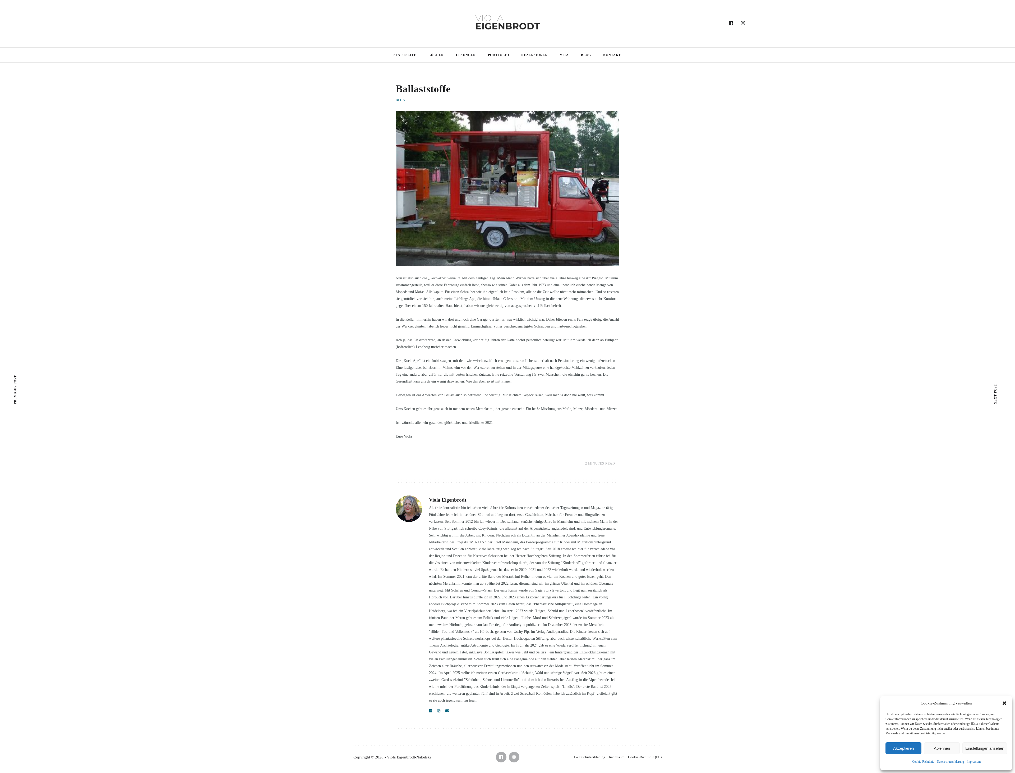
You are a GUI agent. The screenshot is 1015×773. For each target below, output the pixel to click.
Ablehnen (942, 748)
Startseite (405, 55)
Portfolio (498, 55)
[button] (1004, 703)
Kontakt (612, 55)
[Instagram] (743, 23)
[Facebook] (731, 23)
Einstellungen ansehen (984, 748)
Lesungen (466, 55)
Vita (564, 55)
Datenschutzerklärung (950, 761)
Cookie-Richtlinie (923, 761)
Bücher (436, 55)
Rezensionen (534, 55)
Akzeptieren (903, 748)
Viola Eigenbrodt (447, 500)
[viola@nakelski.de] (447, 711)
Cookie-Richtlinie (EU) (645, 757)
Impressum (974, 761)
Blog (586, 55)
